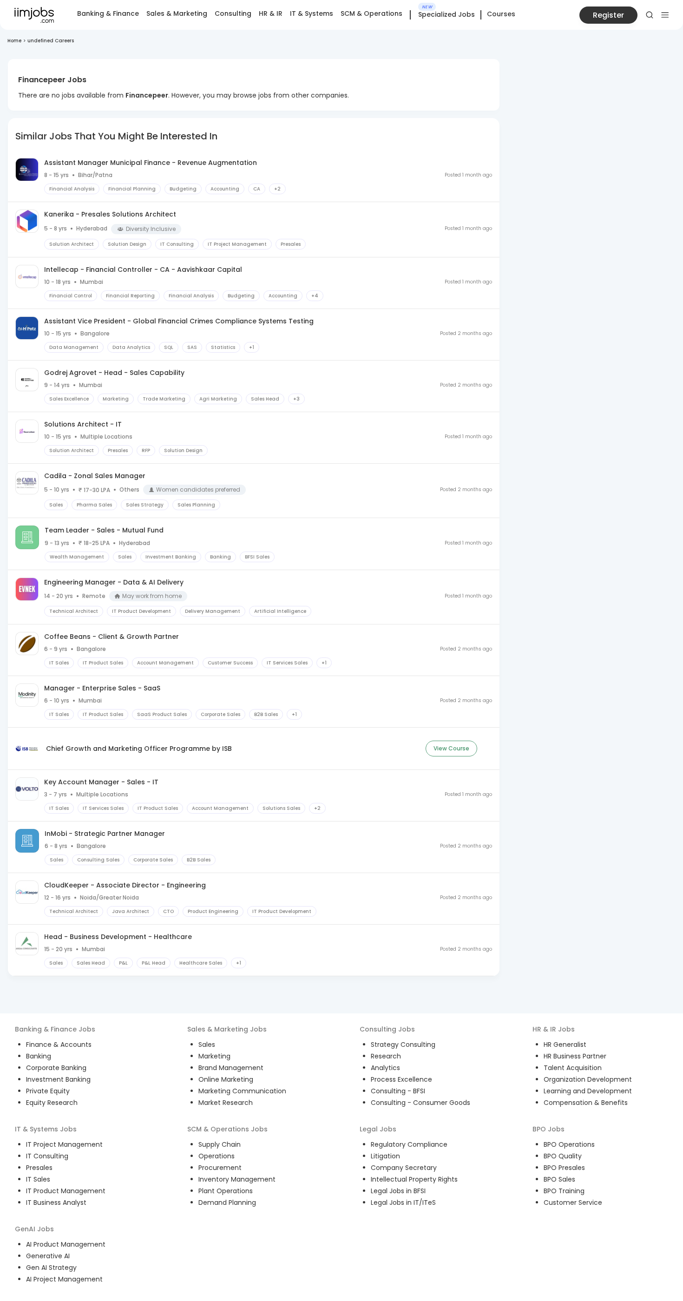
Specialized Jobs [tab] (446, 15)
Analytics (385, 1067)
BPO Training (564, 1191)
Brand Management (230, 1067)
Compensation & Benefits (586, 1102)
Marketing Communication (242, 1091)
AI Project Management (64, 1279)
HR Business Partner (575, 1056)
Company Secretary (404, 1167)
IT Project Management (64, 1144)
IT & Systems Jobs (46, 1129)
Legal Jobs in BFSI (398, 1191)
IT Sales (38, 1179)
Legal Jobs (378, 1129)
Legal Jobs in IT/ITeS (403, 1202)
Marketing (214, 1056)
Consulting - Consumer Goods (420, 1102)
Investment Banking (58, 1079)
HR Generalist (565, 1044)
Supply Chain (219, 1144)
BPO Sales (559, 1179)
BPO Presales (564, 1167)
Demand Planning (227, 1202)
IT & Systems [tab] (311, 13)
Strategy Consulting (403, 1044)
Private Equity (48, 1091)
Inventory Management (237, 1179)
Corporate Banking (56, 1067)
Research (386, 1056)
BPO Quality (563, 1156)
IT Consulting (47, 1156)
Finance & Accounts (59, 1044)
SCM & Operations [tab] (371, 13)
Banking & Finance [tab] (108, 13)
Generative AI (48, 1256)
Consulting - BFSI (398, 1091)
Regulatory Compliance (409, 1144)
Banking (38, 1056)
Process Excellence (401, 1079)
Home (14, 40)
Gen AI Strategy (51, 1267)
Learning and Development (588, 1091)
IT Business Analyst (56, 1202)
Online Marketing (225, 1079)
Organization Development (588, 1079)
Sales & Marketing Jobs (227, 1029)
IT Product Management (65, 1191)
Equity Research (52, 1102)
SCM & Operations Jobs (227, 1129)
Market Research (225, 1102)
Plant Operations (225, 1191)
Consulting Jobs (387, 1029)
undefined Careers (50, 40)
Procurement (220, 1167)
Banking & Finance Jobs (55, 1029)
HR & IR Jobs (553, 1029)
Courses (501, 14)
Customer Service (573, 1202)
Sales (206, 1044)
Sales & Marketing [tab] (176, 13)
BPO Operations (569, 1144)
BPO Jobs (548, 1129)
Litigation (385, 1156)
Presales (39, 1167)
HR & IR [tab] (270, 13)
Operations (216, 1156)
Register (608, 15)
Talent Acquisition (573, 1067)
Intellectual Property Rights (414, 1179)
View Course (451, 748)
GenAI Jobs (34, 1229)
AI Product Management (65, 1244)
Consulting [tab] (233, 13)
